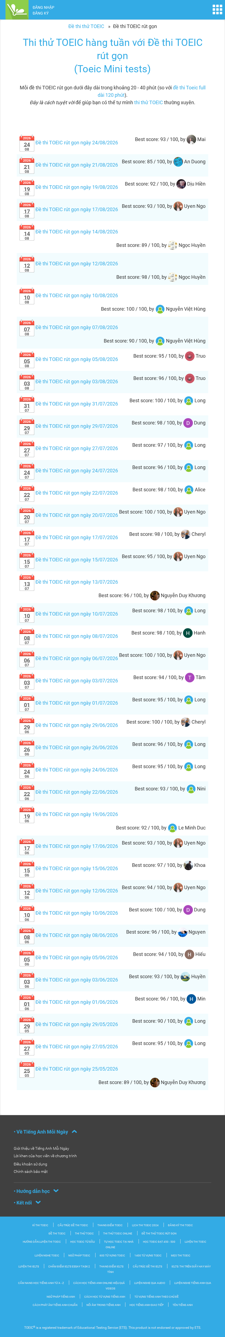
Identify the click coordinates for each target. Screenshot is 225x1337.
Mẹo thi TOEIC (180, 1255)
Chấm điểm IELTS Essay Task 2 (69, 1266)
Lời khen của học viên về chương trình (45, 1156)
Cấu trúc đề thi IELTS (147, 1266)
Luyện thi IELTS (28, 1266)
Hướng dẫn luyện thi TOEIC (42, 1241)
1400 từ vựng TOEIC (148, 1255)
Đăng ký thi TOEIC (180, 1225)
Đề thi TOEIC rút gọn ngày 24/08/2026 (70, 142)
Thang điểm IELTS (111, 1266)
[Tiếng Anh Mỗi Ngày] (17, 9)
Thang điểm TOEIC (110, 1225)
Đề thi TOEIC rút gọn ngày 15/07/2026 (70, 560)
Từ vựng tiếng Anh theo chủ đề (156, 1296)
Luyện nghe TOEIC (47, 1255)
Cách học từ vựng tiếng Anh (104, 1296)
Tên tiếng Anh (183, 1304)
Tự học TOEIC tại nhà (119, 1241)
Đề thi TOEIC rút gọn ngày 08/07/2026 (70, 636)
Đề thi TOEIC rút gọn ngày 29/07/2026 (70, 426)
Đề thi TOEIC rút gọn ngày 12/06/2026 (70, 891)
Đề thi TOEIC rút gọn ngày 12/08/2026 (70, 263)
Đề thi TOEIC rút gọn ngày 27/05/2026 (70, 1046)
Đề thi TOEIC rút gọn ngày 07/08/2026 (70, 327)
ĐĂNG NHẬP (43, 7)
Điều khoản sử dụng (30, 1164)
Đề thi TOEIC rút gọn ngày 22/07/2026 (70, 493)
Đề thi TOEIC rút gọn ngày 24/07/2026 (70, 470)
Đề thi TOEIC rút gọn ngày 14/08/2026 (70, 232)
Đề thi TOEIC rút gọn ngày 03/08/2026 (70, 381)
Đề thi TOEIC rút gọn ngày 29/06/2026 (70, 725)
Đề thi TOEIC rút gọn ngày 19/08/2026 (70, 187)
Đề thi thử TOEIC (86, 26)
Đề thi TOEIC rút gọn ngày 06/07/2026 (70, 658)
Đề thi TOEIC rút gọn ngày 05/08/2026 (70, 359)
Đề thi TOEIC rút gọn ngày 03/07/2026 (70, 680)
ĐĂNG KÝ (41, 13)
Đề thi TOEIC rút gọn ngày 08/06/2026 (70, 935)
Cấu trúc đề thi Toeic (73, 1225)
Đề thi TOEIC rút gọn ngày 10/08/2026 (70, 295)
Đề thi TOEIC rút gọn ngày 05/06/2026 (70, 957)
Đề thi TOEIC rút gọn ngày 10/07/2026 (70, 614)
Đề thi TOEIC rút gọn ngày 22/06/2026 (70, 792)
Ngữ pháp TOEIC (79, 1255)
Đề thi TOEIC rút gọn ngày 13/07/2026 (70, 582)
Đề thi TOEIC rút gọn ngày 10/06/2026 (70, 913)
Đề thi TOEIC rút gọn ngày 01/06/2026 (70, 1002)
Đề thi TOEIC (57, 1233)
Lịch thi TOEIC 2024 (145, 1225)
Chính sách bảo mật (31, 1171)
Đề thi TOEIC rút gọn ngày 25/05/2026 (70, 1069)
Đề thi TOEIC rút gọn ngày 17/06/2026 (70, 846)
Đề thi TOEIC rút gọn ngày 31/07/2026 (70, 404)
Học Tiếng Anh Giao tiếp (147, 1304)
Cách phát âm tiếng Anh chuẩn (55, 1304)
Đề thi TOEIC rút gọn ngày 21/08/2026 (70, 165)
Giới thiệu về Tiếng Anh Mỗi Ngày (41, 1148)
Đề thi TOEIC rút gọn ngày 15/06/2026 (70, 868)
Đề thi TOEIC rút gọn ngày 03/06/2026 (70, 980)
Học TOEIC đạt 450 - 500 (159, 1241)
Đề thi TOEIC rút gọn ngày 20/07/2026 (70, 515)
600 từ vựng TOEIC (112, 1255)
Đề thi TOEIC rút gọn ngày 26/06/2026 (70, 747)
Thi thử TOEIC (84, 1233)
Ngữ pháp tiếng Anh (61, 1296)
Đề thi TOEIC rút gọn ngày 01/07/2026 (70, 703)
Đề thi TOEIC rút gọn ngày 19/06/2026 (70, 814)
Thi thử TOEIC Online (117, 1233)
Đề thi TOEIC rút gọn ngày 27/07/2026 (70, 448)
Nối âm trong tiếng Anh (103, 1304)
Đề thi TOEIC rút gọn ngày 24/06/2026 (70, 770)
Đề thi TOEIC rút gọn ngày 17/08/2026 (70, 209)
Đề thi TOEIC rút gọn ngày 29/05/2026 (70, 1024)
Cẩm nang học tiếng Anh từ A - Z (41, 1282)
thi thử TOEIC (148, 102)
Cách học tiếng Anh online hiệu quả (99, 1282)
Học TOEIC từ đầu (82, 1241)
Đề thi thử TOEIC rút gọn (159, 1233)
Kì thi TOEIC (40, 1225)
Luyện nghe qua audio (150, 1282)
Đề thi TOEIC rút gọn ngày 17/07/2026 (70, 537)
